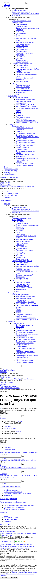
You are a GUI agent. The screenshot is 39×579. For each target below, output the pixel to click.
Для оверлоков (21, 138)
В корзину (3, 418)
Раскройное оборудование (22, 63)
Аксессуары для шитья (20, 97)
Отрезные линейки (23, 72)
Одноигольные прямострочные (22, 25)
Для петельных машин (24, 140)
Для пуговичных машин (25, 146)
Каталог (7, 6)
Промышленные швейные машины (13, 502)
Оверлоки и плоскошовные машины (25, 14)
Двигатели (20, 31)
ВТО (13, 83)
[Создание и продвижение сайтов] (19, 542)
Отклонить (14, 578)
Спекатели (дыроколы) (24, 78)
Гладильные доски (23, 85)
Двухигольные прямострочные (27, 28)
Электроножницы (22, 81)
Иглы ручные (21, 103)
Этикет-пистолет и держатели (27, 122)
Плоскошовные (22, 49)
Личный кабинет (10, 174)
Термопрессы (21, 92)
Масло (18, 113)
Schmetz (19, 421)
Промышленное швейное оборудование (21, 21)
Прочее (19, 162)
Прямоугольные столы (24, 90)
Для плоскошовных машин (26, 142)
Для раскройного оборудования (22, 148)
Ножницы (19, 115)
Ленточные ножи (22, 67)
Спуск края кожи (22, 62)
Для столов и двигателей (25, 154)
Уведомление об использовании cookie (14, 548)
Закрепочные (21, 33)
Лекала (18, 112)
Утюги (18, 94)
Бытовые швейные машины (10, 487)
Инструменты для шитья (25, 105)
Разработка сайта (6, 541)
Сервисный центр (10, 171)
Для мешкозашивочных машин (27, 137)
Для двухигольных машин (25, 133)
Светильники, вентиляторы (26, 121)
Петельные (20, 47)
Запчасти (11, 124)
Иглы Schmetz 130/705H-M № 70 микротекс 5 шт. (18, 468)
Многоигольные (22, 46)
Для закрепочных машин (25, 135)
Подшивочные (21, 51)
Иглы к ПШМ (20, 156)
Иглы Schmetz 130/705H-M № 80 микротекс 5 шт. (18, 460)
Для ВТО (19, 131)
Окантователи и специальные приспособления (27, 159)
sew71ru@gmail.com (7, 370)
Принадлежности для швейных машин (24, 118)
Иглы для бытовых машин (26, 99)
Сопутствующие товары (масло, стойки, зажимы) (25, 164)
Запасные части (18, 126)
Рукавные (19, 58)
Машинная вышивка (23, 101)
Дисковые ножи (22, 65)
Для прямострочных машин (26, 144)
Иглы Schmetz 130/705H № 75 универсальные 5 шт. (19, 452)
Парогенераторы (22, 88)
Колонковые (20, 37)
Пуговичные (20, 56)
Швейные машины (19, 10)
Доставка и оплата (11, 169)
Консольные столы (23, 87)
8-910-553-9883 (5, 183)
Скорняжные (21, 60)
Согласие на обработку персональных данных (17, 546)
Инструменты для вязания (26, 106)
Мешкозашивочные (23, 44)
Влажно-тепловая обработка (14, 509)
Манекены (16, 15)
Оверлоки (19, 30)
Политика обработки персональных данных (16, 544)
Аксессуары (12, 96)
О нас (6, 167)
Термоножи (20, 80)
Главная (7, 5)
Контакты (7, 172)
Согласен (4, 578)
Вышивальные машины (21, 12)
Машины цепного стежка (25, 42)
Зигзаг (18, 35)
